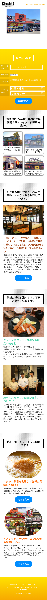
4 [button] (28, 36)
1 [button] (18, 36)
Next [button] (43, 22)
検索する (23, 101)
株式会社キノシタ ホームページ (23, 584)
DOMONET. (27, 593)
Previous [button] (3, 22)
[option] (23, 21)
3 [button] (25, 36)
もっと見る (23, 278)
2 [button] (22, 36)
